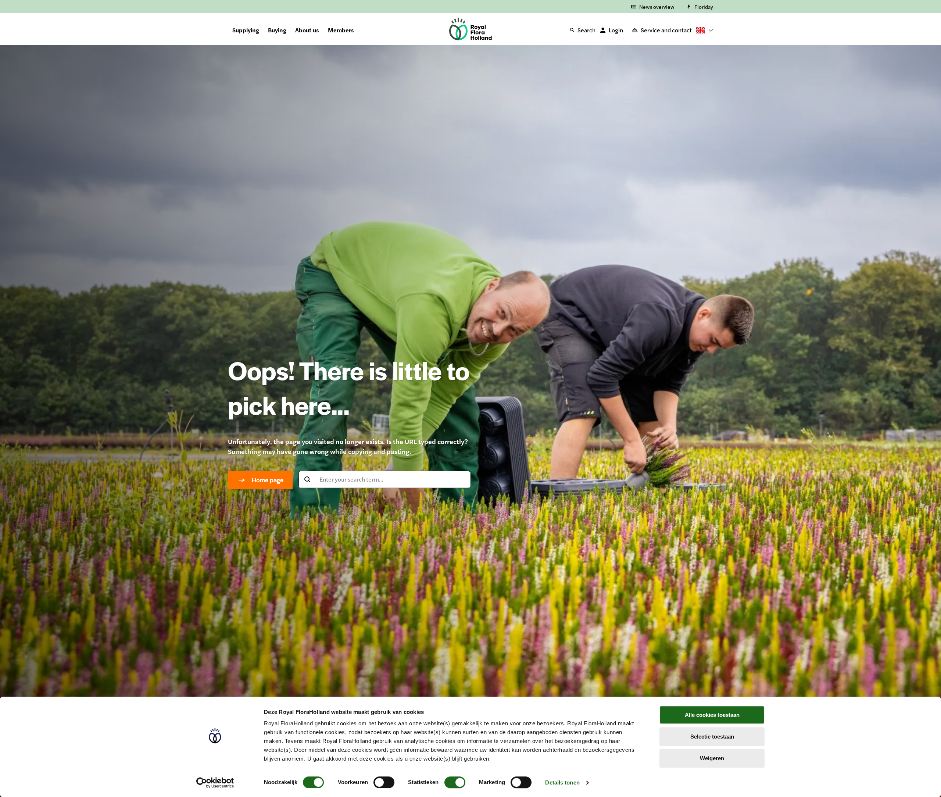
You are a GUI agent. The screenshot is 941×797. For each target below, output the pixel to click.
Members (341, 30)
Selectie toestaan (712, 736)
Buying (277, 30)
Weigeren (712, 758)
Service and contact (666, 30)
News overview (657, 6)
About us (307, 30)
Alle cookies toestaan (712, 715)
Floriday (703, 6)
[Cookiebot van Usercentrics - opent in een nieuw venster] (215, 782)
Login (616, 30)
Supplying (245, 30)
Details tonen (562, 782)
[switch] (383, 782)
